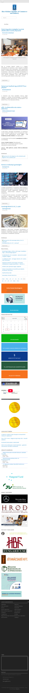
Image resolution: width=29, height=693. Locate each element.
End (18, 281)
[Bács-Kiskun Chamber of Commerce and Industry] (14, 6)
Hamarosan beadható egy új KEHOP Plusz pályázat (13, 86)
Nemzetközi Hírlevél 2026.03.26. (9, 275)
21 (13, 279)
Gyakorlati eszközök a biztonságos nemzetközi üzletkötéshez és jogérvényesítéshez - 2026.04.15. (13, 263)
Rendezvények (17, 612)
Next (14, 281)
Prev (7, 279)
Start (3, 279)
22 (15, 279)
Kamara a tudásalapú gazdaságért (11, 165)
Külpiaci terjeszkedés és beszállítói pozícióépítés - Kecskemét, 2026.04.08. (13, 269)
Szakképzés (3, 612)
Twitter (5, 20)
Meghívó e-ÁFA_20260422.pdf (8, 157)
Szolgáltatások (4, 614)
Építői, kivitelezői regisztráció (6, 611)
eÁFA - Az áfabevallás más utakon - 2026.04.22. (11, 108)
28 (8, 281)
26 (2, 281)
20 (10, 279)
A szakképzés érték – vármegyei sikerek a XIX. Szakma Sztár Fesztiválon (14, 259)
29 (11, 281)
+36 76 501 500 (5, 679)
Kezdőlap (16, 614)
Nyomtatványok (4, 617)
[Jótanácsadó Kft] (14, 559)
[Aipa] (14, 521)
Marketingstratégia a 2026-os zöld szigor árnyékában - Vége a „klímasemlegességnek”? (14, 252)
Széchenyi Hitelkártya (19, 606)
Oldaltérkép (3, 604)
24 (21, 279)
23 (18, 279)
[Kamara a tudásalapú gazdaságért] (14, 179)
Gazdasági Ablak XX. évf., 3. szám (11, 206)
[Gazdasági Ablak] (14, 220)
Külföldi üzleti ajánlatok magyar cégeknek (11, 266)
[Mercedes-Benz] (14, 499)
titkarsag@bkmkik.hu (7, 681)
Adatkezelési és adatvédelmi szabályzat (20, 616)
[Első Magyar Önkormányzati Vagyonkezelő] (14, 533)
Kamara (2, 607)
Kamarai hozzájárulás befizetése (14, 290)
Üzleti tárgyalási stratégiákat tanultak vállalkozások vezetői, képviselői (12, 30)
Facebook (3, 20)
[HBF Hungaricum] (14, 545)
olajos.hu (17, 689)
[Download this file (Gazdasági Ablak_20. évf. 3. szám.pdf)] (14, 241)
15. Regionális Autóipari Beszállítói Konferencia (13, 464)
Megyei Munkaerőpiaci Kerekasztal (8, 615)
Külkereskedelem (18, 609)
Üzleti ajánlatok (17, 611)
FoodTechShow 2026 (6, 272)
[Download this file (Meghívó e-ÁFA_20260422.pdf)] (14, 156)
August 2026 (14, 318)
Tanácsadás (17, 607)
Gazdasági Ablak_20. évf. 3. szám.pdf (10, 243)
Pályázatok (17, 604)
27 (5, 281)
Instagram (8, 20)
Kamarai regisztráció (5, 609)
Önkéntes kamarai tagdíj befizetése (14, 291)
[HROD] (14, 509)
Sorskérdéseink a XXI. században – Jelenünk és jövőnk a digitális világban (14, 255)
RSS (10, 20)
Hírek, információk (4, 606)
